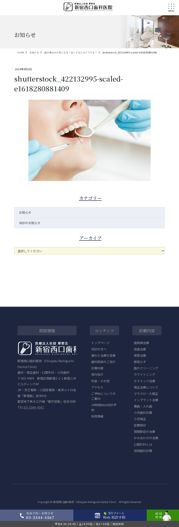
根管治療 (140, 355)
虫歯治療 (140, 349)
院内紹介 (97, 374)
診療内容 (97, 368)
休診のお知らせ (29, 223)
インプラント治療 (146, 400)
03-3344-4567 (34, 407)
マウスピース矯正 (146, 393)
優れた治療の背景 (103, 355)
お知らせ (25, 212)
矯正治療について (146, 387)
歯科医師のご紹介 (103, 362)
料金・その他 (100, 381)
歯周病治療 (141, 343)
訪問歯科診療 (143, 451)
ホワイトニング (144, 374)
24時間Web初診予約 (103, 407)
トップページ (100, 343)
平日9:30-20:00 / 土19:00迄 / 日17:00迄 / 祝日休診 (89, 524)
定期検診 (140, 425)
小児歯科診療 (143, 412)
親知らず (140, 362)
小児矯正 (140, 419)
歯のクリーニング (146, 368)
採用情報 (97, 416)
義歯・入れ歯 (143, 406)
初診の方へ (99, 349)
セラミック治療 (144, 381)
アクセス (97, 387)
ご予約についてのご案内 (103, 396)
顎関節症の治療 (144, 431)
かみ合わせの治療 (146, 438)
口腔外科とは (143, 444)
